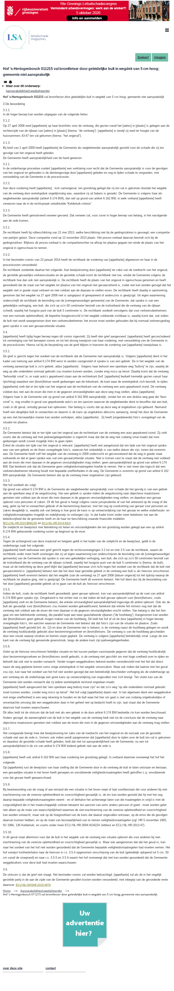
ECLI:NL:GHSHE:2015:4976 (33, 885)
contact (51, 968)
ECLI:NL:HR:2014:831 (56, 523)
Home (7, 891)
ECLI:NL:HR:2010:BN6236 (20, 523)
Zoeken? (143, 57)
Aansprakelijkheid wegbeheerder (28, 91)
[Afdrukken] (10, 82)
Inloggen (160, 57)
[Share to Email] (5, 82)
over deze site (12, 968)
